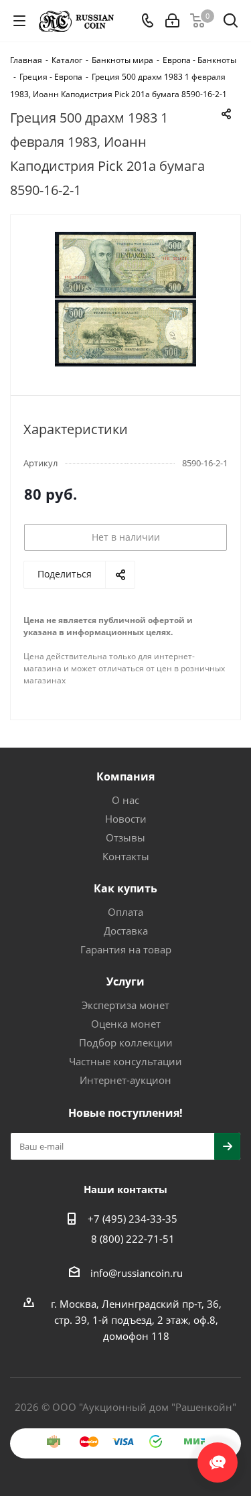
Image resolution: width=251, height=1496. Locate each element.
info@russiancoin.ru (136, 1273)
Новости (126, 818)
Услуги (125, 981)
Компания (125, 776)
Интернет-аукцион (125, 1080)
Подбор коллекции (126, 1042)
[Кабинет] (172, 20)
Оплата (125, 912)
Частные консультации (125, 1061)
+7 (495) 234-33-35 (132, 1218)
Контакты (125, 856)
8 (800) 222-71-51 (133, 1238)
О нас (125, 800)
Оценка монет (126, 1023)
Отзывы (125, 837)
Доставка (126, 930)
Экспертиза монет (125, 1005)
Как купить (125, 888)
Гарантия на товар (125, 949)
